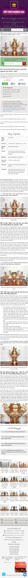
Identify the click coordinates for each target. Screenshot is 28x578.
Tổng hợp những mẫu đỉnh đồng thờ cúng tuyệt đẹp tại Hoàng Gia (14, 263)
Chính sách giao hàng (14, 549)
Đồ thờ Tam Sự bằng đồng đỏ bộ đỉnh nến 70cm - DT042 (23, 471)
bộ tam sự (14, 33)
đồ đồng (14, 542)
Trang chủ (4, 33)
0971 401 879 (20, 26)
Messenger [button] (22, 83)
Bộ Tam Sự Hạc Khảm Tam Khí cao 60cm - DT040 (23, 484)
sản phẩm (9, 33)
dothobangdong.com (17, 537)
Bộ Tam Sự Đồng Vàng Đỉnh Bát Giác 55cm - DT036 (14, 470)
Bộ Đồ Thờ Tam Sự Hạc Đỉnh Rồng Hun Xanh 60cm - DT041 (5, 499)
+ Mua (5, 83)
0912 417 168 (13, 26)
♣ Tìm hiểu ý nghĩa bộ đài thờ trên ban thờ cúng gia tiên (13, 129)
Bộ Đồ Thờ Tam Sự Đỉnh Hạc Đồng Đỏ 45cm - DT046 (5, 513)
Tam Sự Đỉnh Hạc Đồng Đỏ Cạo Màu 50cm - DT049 (14, 513)
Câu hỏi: (13, 432)
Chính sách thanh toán (14, 548)
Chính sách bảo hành (14, 551)
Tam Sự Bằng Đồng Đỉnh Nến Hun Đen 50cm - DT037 (4, 485)
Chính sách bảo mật (14, 554)
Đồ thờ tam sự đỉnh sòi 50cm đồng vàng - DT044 (23, 499)
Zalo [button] (13, 83)
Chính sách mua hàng (14, 546)
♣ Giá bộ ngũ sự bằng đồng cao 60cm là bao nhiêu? (12, 126)
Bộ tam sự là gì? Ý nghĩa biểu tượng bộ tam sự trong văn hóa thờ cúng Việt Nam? (14, 342)
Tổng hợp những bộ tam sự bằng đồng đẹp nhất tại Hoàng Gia (14, 194)
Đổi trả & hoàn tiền (14, 552)
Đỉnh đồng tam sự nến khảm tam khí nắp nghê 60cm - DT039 (14, 485)
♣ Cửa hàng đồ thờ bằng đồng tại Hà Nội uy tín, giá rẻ (13, 119)
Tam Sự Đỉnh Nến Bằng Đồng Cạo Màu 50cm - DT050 (23, 513)
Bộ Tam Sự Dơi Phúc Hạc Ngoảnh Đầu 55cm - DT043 (14, 499)
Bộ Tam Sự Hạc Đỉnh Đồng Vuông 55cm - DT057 (5, 470)
